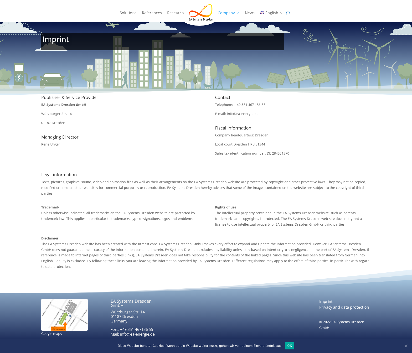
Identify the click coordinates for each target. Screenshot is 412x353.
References (152, 13)
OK (289, 346)
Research (175, 13)
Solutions (128, 13)
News (250, 13)
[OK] (406, 345)
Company (226, 13)
